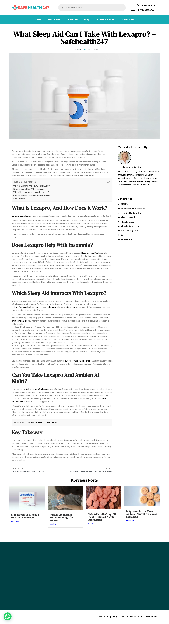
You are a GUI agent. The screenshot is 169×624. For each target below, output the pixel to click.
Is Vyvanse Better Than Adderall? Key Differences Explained (141, 513)
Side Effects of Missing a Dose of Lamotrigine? (25, 516)
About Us (73, 19)
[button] (54, 19)
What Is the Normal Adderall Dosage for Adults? (61, 517)
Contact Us (128, 19)
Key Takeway (19, 198)
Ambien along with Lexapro (37, 389)
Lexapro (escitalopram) (22, 216)
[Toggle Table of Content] (107, 182)
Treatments (54, 19)
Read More (15, 521)
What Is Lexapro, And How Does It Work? (31, 186)
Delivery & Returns (105, 19)
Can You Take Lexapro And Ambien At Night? (32, 195)
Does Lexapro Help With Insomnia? (29, 189)
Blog (86, 19)
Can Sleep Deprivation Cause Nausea (42, 422)
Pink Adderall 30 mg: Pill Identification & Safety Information (102, 517)
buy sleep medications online (78, 361)
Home (38, 19)
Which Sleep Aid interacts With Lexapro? (31, 192)
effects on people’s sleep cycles (94, 253)
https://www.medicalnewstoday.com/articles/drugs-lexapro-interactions (44, 307)
